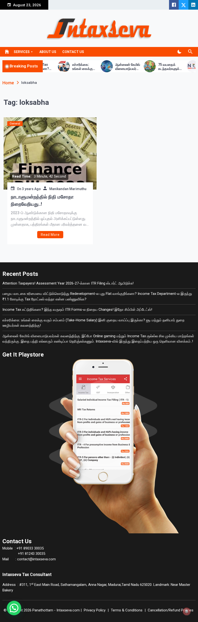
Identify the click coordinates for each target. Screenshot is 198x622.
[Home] (7, 51)
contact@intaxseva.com (36, 559)
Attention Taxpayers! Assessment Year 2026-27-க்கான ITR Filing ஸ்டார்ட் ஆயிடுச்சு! (68, 283)
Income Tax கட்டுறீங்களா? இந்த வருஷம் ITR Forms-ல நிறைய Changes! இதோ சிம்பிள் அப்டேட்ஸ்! (77, 309)
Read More (50, 235)
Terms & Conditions (126, 610)
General (15, 123)
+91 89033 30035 (29, 548)
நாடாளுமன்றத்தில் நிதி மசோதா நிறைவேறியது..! (42, 200)
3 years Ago (31, 189)
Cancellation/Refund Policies (170, 610)
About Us (47, 52)
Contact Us (73, 52)
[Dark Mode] (179, 52)
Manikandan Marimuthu (67, 189)
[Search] (190, 52)
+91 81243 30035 (31, 553)
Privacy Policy (95, 610)
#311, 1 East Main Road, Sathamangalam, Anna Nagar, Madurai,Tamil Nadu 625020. (85, 584)
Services (22, 52)
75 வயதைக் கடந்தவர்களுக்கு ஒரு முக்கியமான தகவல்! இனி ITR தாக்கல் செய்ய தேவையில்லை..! (159, 67)
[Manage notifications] (187, 611)
